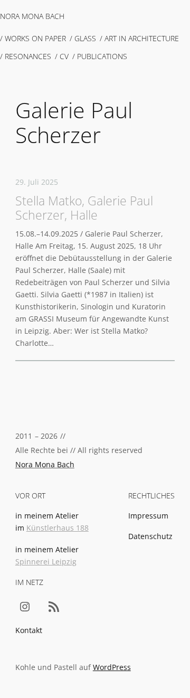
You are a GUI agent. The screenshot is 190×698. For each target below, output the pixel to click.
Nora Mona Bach (32, 16)
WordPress (112, 667)
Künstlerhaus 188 (57, 528)
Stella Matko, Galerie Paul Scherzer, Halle (84, 208)
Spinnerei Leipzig (46, 561)
